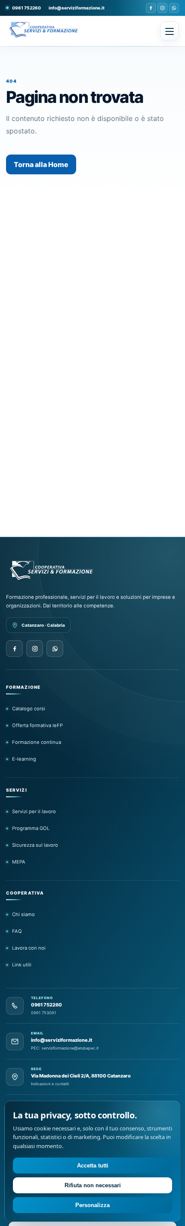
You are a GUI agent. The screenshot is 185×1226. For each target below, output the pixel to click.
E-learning (24, 759)
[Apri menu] (169, 31)
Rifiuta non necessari (93, 1185)
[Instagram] (162, 8)
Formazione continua (36, 742)
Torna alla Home (41, 164)
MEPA (18, 862)
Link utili (21, 965)
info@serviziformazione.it (77, 7)
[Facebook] (151, 8)
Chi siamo (23, 914)
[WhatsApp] (174, 8)
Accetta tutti (92, 1165)
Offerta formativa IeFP (37, 725)
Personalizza (92, 1205)
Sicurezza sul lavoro (35, 845)
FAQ (17, 931)
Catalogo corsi (28, 709)
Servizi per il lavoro (34, 811)
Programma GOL (30, 828)
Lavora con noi (29, 948)
